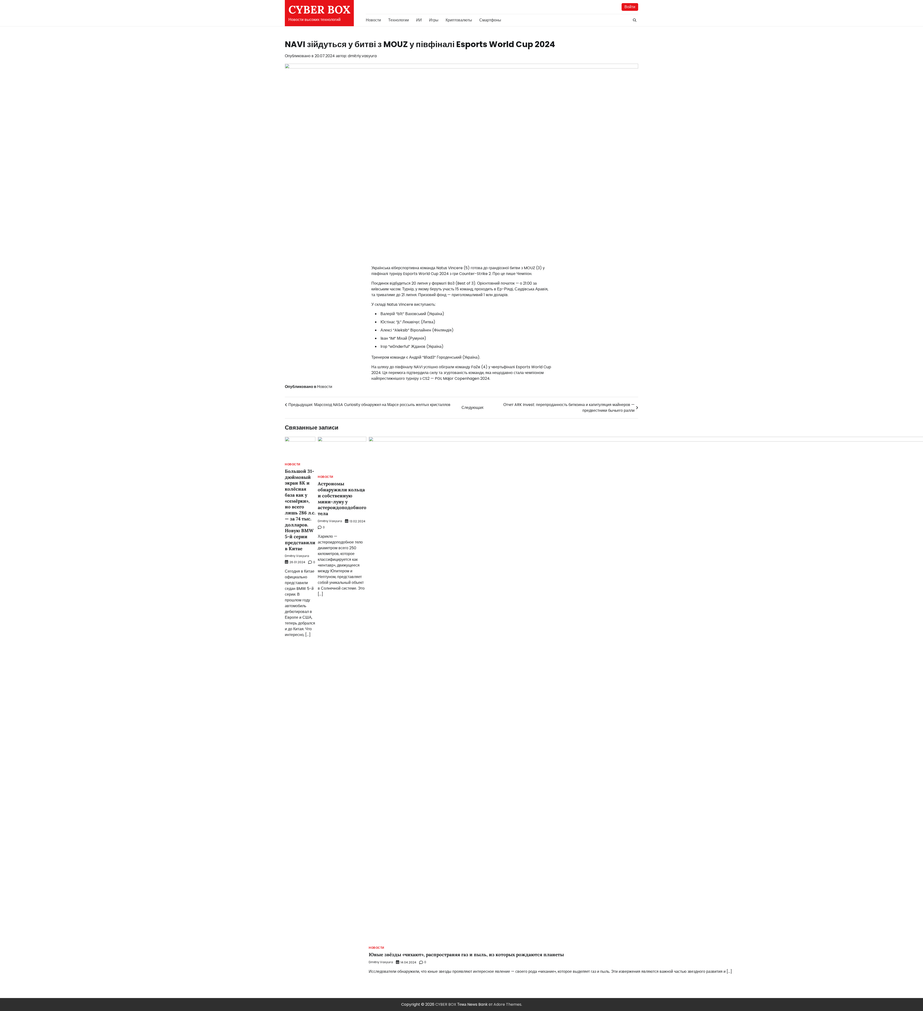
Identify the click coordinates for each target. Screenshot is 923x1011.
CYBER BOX (319, 9)
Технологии (398, 20)
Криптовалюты (459, 20)
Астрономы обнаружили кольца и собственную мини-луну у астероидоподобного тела (342, 498)
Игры (433, 20)
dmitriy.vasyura (362, 56)
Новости (373, 20)
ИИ (419, 20)
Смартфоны (490, 20)
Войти (629, 7)
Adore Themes (507, 1004)
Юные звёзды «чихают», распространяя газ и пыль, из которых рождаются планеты (466, 954)
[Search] (634, 20)
